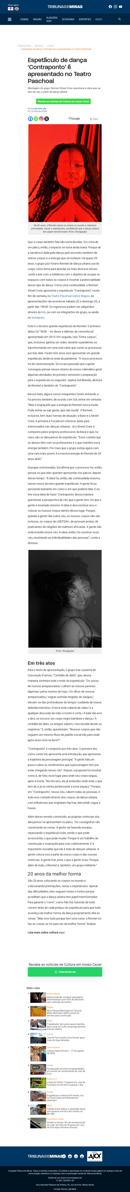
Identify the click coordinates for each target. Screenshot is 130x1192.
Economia (68, 19)
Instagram (38, 317)
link (43, 312)
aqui (62, 932)
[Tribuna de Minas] (65, 6)
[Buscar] (119, 19)
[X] (46, 118)
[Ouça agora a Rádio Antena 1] (10, 8)
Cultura (101, 19)
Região (37, 19)
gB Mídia (72, 1189)
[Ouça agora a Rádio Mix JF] (17, 8)
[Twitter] (70, 1156)
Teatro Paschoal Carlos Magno (70, 296)
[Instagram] (115, 6)
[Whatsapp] (35, 118)
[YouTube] (120, 6)
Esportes (85, 19)
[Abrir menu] (9, 19)
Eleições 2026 (51, 19)
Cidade (24, 19)
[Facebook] (110, 6)
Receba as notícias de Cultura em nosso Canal (63, 101)
